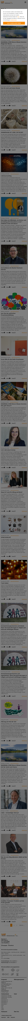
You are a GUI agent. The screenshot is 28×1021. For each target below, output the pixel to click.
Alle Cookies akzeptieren (14, 23)
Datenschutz (14, 20)
